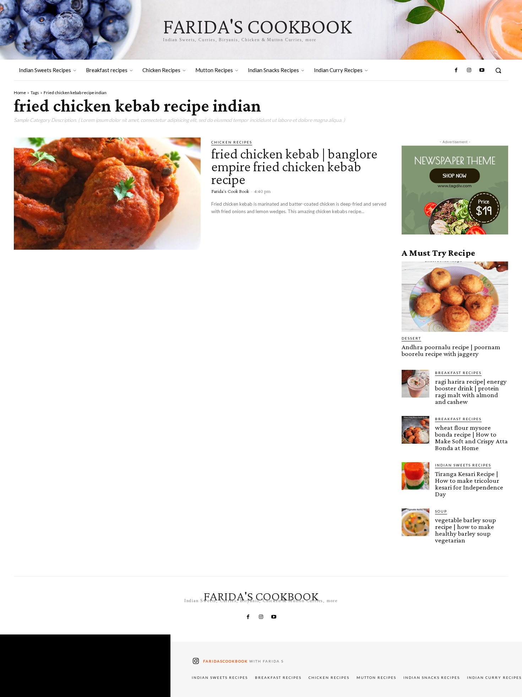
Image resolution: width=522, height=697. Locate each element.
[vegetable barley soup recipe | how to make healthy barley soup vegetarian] (415, 522)
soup (441, 511)
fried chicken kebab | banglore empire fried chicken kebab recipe (294, 166)
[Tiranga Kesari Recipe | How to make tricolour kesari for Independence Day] (415, 476)
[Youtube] (481, 70)
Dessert (411, 338)
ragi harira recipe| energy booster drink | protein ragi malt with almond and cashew (471, 391)
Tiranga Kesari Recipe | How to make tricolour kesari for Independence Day (469, 484)
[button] (498, 70)
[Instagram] (468, 70)
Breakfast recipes (458, 373)
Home (20, 92)
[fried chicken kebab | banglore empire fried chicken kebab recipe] (107, 193)
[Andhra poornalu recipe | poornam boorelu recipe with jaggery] (455, 296)
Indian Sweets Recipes (463, 465)
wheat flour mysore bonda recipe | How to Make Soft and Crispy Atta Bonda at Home (471, 438)
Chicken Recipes (231, 142)
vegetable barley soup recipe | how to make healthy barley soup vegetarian (465, 530)
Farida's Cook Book (230, 191)
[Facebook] (456, 70)
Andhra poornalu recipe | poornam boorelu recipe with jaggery (451, 350)
